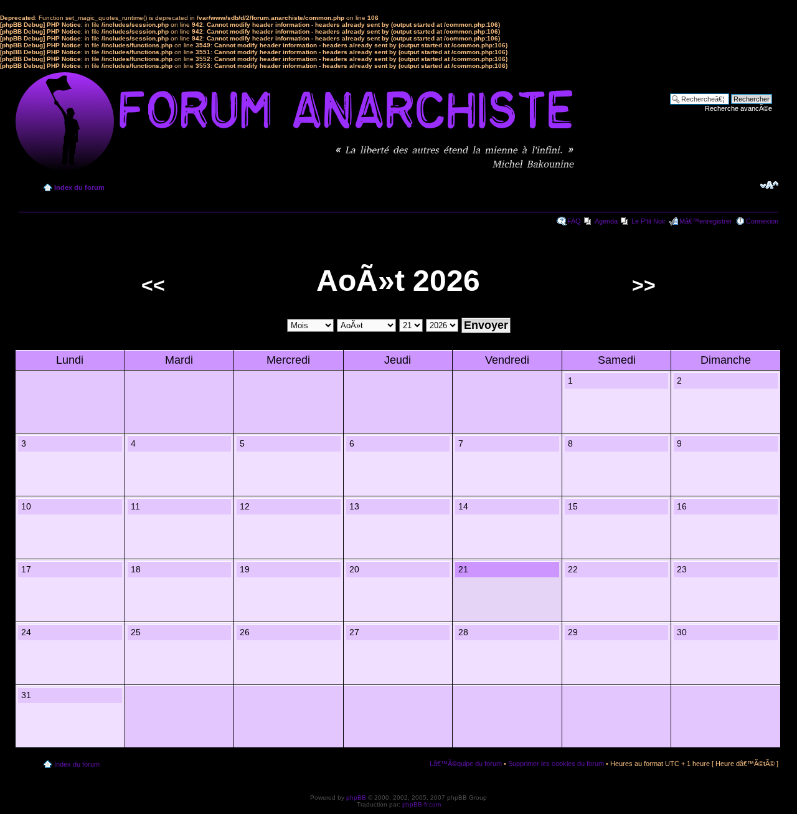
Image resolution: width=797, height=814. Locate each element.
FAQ (574, 221)
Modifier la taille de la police (769, 185)
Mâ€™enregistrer (705, 221)
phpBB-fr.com (421, 804)
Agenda (606, 221)
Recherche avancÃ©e (738, 108)
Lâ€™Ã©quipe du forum (466, 763)
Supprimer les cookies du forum (556, 763)
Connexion (762, 221)
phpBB (356, 797)
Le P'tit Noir (648, 221)
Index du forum (79, 187)
